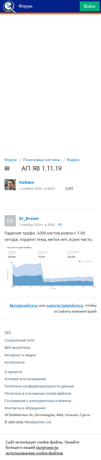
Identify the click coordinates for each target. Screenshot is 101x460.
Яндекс (73, 159)
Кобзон (26, 182)
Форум (10, 159)
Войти (89, 6)
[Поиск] (73, 8)
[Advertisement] (50, 28)
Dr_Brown (29, 218)
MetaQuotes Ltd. (38, 421)
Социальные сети (19, 340)
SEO (7, 332)
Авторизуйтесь (24, 305)
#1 (60, 224)
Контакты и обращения (24, 407)
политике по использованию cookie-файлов (34, 450)
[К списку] (16, 169)
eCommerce (14, 362)
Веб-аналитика (17, 347)
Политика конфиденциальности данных (39, 386)
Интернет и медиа (20, 354)
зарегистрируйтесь (64, 305)
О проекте (13, 371)
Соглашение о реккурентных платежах (37, 400)
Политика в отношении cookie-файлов (37, 393)
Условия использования (25, 378)
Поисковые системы (41, 159)
